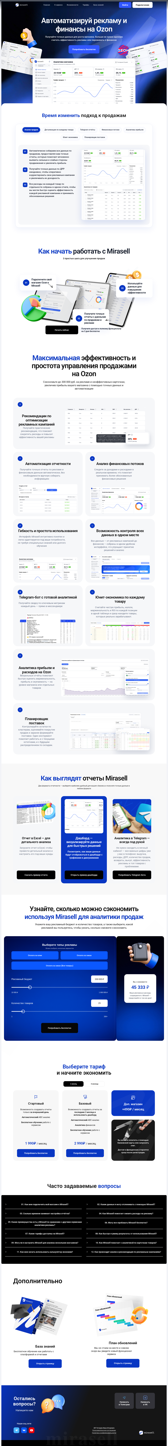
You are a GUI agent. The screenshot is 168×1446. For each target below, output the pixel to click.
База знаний (98, 5)
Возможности (72, 5)
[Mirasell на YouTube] (31, 1430)
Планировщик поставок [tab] (94, 137)
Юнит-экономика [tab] (70, 137)
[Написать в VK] (24, 1430)
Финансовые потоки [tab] (110, 130)
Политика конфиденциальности (104, 1433)
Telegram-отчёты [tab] (87, 130)
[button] (43, 1204)
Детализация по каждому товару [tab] (59, 130)
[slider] (30, 987)
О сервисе (58, 5)
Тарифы (86, 5)
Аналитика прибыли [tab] (134, 130)
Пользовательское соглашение (104, 1430)
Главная (46, 5)
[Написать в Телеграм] (16, 1430)
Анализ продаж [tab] (31, 130)
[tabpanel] (84, 185)
